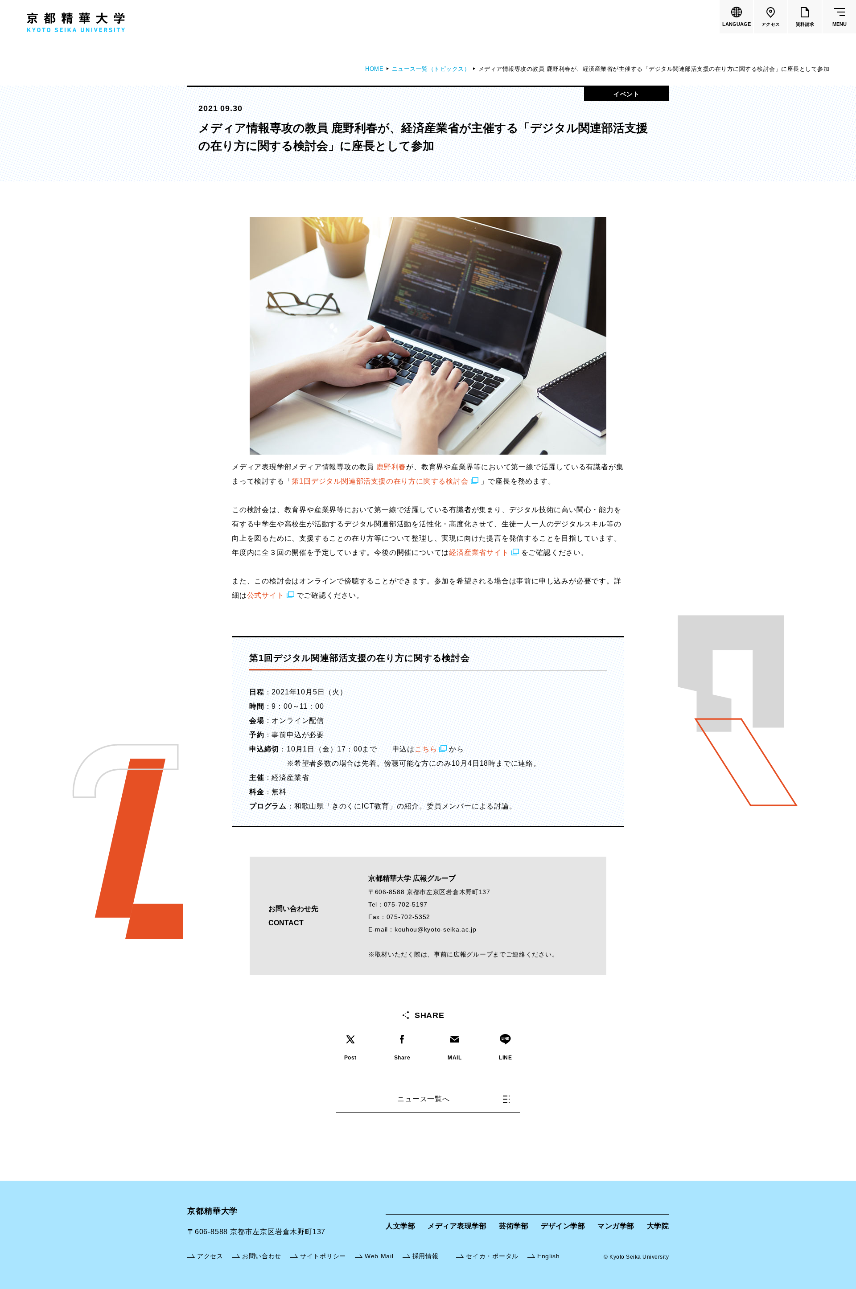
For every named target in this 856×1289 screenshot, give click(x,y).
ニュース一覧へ (423, 1099)
